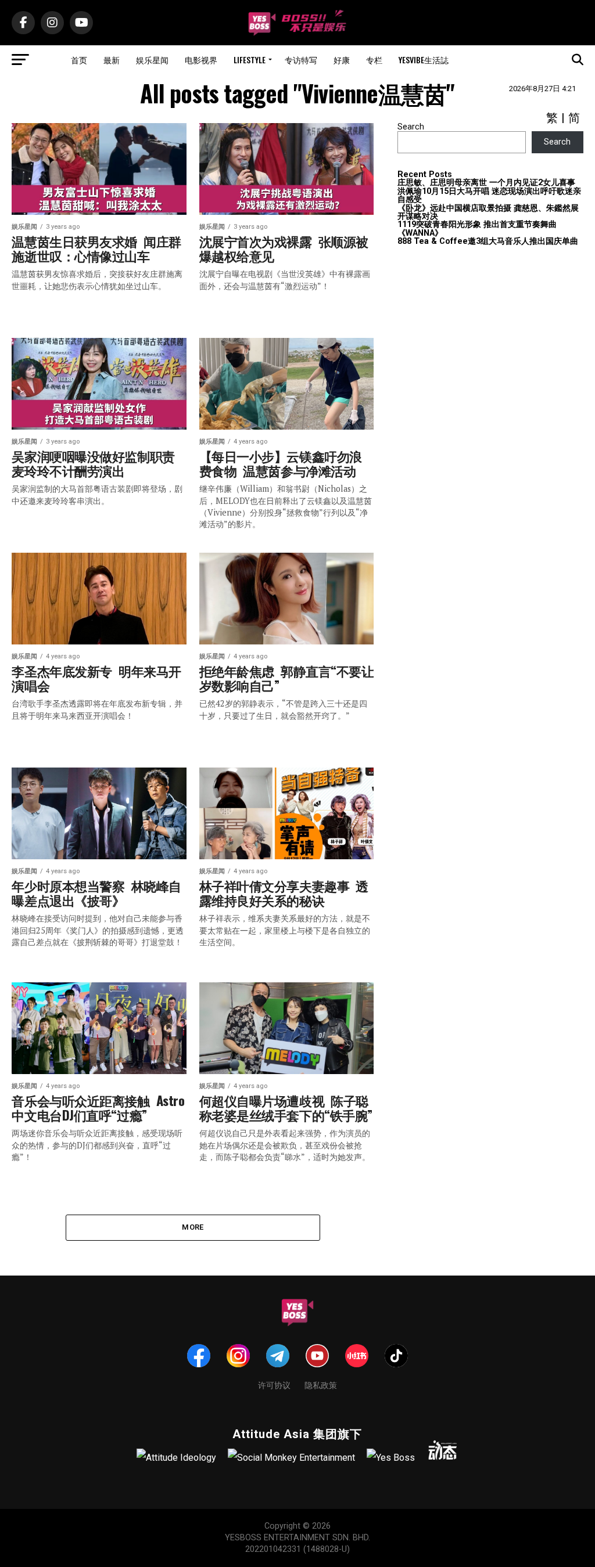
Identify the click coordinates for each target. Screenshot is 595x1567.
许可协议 (274, 1384)
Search (410, 127)
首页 (79, 59)
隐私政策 (320, 1384)
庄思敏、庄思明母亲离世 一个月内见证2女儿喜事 (486, 183)
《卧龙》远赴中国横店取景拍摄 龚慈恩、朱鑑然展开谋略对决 (488, 212)
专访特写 (301, 59)
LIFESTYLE (250, 59)
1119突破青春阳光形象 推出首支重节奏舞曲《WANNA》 (477, 228)
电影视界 (201, 59)
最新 (111, 59)
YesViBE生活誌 (424, 59)
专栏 (374, 59)
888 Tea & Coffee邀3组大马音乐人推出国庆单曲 (487, 241)
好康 (342, 59)
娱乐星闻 (152, 59)
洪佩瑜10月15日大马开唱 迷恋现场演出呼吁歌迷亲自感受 (489, 195)
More (192, 1227)
